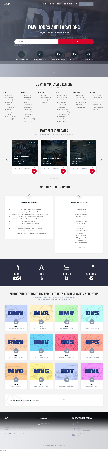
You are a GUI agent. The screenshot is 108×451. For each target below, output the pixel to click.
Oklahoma (44, 100)
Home (44, 4)
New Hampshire (97, 107)
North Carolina (63, 112)
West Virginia (62, 121)
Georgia (61, 102)
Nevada (9, 109)
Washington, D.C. (80, 107)
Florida (60, 100)
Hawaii (8, 102)
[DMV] (7, 4)
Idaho (8, 105)
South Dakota (28, 119)
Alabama (61, 95)
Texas (43, 102)
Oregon (9, 112)
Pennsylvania (79, 100)
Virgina (60, 119)
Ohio (25, 116)
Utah (8, 114)
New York (78, 97)
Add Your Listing (87, 4)
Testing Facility (77, 159)
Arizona (43, 95)
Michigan (26, 105)
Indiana (26, 97)
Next (100, 160)
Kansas (26, 102)
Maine (95, 109)
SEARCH (77, 41)
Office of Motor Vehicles (52, 159)
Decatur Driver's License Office (23, 158)
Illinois (26, 95)
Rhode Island (96, 97)
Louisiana (61, 107)
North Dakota (27, 114)
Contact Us (68, 4)
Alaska (8, 95)
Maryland (78, 95)
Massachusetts (97, 100)
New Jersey (79, 102)
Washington (10, 116)
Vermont (95, 105)
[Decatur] (34, 171)
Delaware (78, 105)
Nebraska (26, 112)
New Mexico (44, 97)
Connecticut (96, 95)
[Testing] (92, 171)
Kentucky (61, 105)
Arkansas (61, 97)
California (9, 97)
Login (59, 4)
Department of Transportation (45, 424)
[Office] (63, 171)
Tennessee (62, 116)
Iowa (25, 100)
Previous (7, 160)
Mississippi (62, 109)
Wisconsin (27, 121)
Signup (51, 4)
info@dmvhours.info (82, 436)
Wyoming (9, 119)
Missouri (26, 109)
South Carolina (63, 114)
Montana (9, 107)
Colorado (9, 100)
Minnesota (27, 107)
